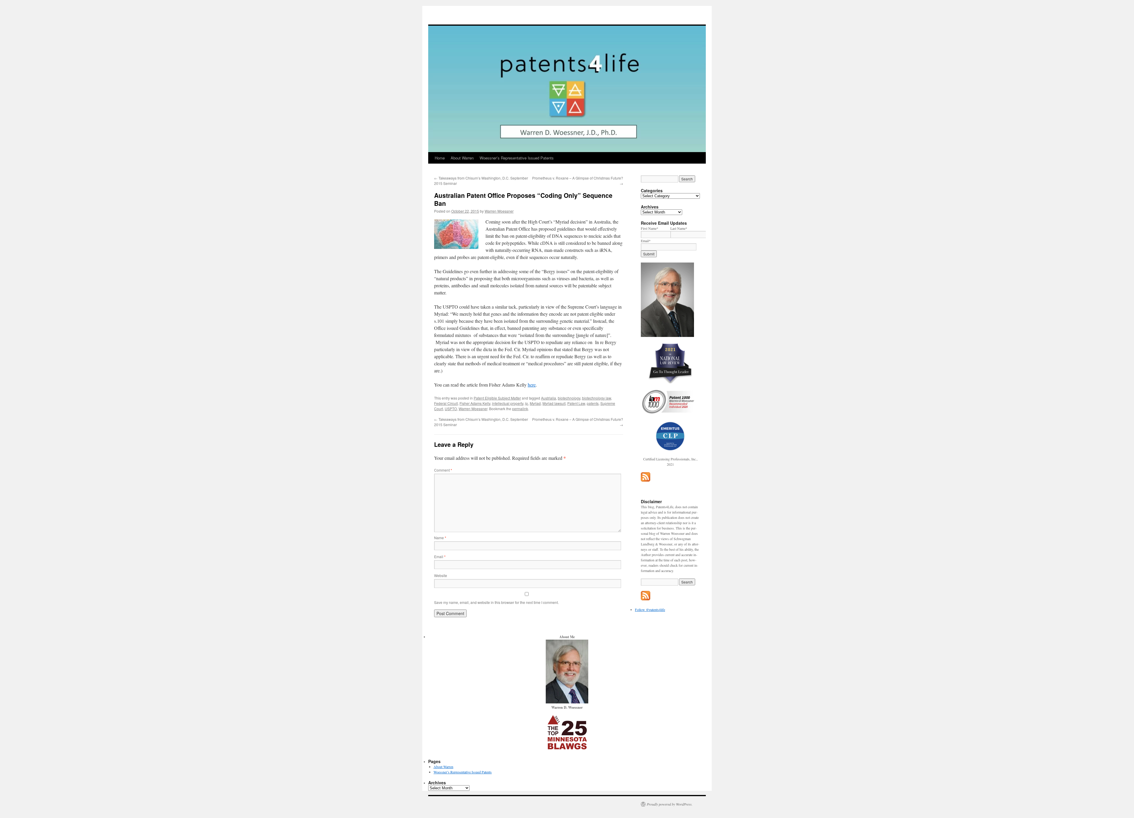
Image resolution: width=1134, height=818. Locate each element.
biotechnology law (596, 397)
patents (593, 403)
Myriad (535, 403)
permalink (520, 408)
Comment (443, 469)
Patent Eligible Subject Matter (497, 397)
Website (440, 575)
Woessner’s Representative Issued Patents (517, 158)
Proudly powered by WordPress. (670, 804)
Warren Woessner (499, 211)
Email (440, 556)
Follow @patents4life (650, 609)
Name (440, 537)
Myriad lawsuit (554, 403)
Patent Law (576, 403)
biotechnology (569, 397)
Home (440, 158)
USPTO (451, 408)
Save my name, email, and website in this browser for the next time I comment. (496, 602)
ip (526, 403)
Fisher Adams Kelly (475, 403)
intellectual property (507, 403)
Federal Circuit (446, 403)
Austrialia (548, 397)
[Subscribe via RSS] (645, 480)
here (532, 385)
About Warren (462, 158)
